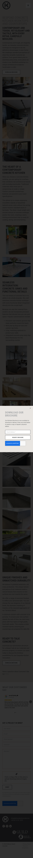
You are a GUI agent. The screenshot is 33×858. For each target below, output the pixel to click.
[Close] (30, 408)
